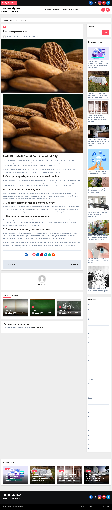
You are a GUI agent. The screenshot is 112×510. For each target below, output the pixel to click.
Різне (65, 9)
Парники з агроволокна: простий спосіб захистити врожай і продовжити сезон (98, 95)
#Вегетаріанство (33, 36)
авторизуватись (37, 328)
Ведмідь (74, 264)
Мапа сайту (73, 9)
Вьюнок (8, 311)
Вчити (34, 311)
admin (11, 36)
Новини (48, 9)
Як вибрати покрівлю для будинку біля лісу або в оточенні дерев (97, 190)
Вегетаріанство (15, 31)
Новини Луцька (11, 8)
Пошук (91, 27)
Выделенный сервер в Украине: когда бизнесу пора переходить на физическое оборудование (14, 476)
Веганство (11, 264)
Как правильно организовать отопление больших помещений (98, 214)
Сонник (56, 9)
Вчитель (62, 311)
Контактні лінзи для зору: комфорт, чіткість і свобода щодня (98, 260)
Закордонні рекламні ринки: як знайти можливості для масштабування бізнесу (98, 237)
